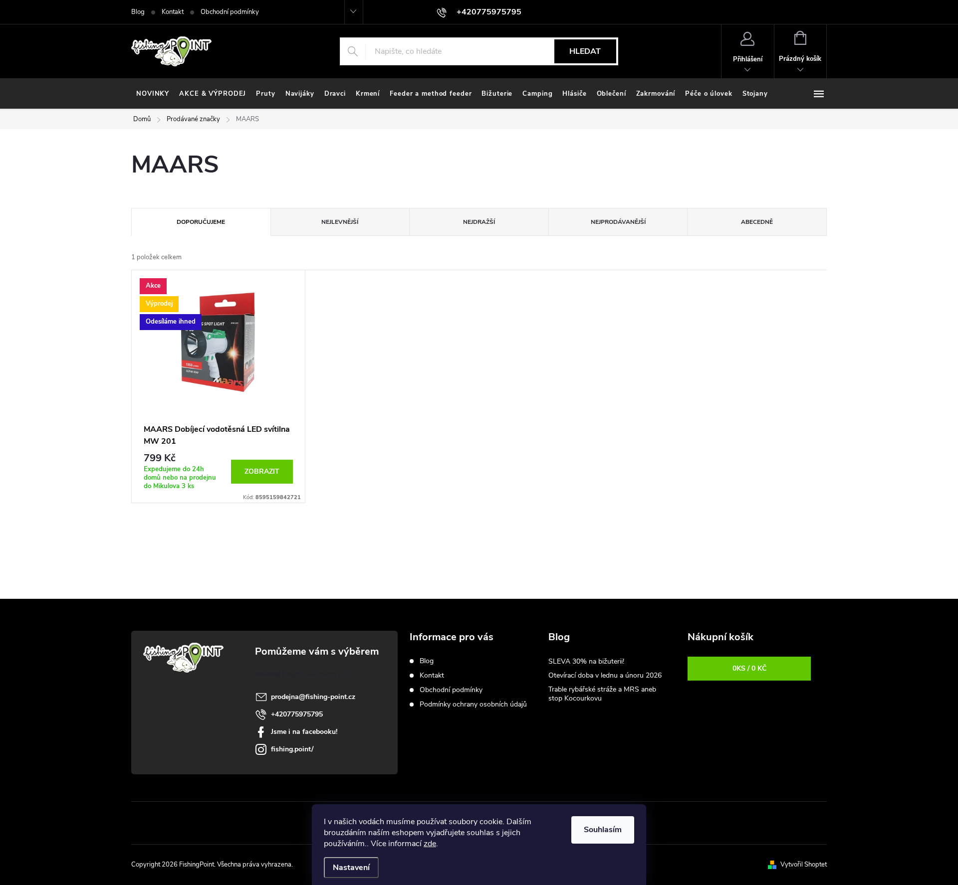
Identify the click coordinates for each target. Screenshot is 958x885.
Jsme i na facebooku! (304, 731)
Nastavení (351, 867)
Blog (138, 11)
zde (430, 843)
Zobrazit (261, 471)
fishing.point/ (292, 749)
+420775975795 (297, 714)
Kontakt (173, 11)
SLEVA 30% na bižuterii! (586, 661)
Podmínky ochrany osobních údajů (473, 704)
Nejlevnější (339, 222)
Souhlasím (603, 829)
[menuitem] (152, 93)
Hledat (585, 51)
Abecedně (757, 222)
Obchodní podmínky (230, 11)
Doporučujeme (201, 222)
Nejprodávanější (618, 222)
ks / (749, 668)
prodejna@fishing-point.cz (313, 697)
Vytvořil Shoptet (803, 864)
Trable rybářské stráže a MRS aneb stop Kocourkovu (602, 694)
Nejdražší (479, 222)
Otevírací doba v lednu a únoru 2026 (605, 675)
